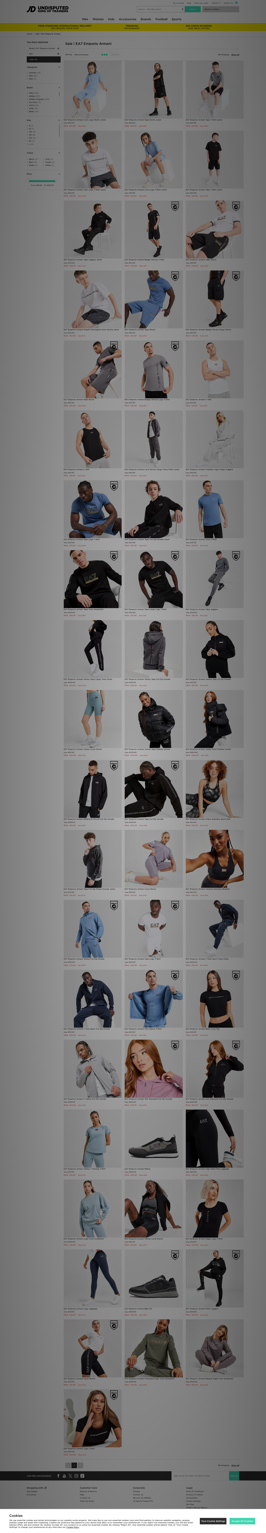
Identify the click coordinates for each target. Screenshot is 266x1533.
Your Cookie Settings (213, 1521)
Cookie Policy (72, 1527)
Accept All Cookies (242, 1521)
